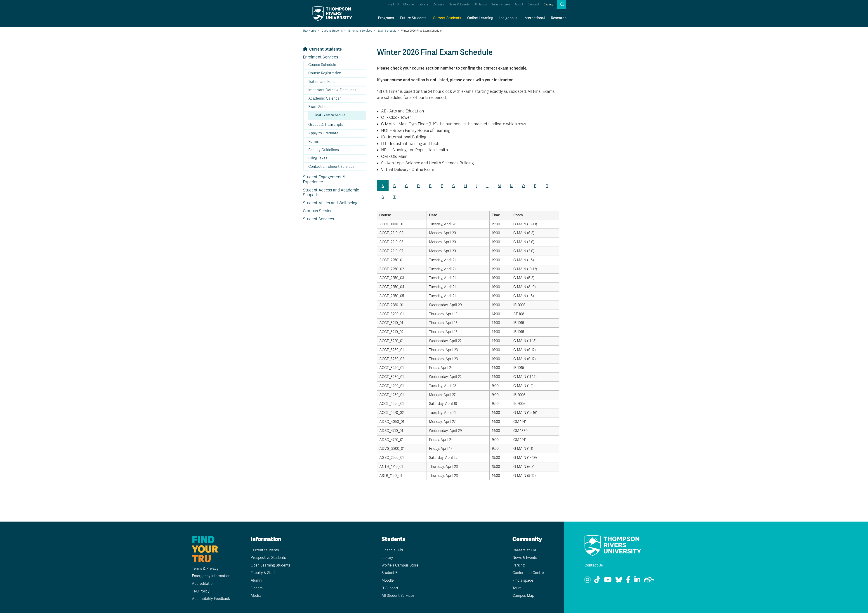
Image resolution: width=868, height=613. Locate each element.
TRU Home (309, 30)
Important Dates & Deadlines (332, 90)
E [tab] (430, 185)
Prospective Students (268, 557)
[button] (561, 4)
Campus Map (523, 595)
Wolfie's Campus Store (400, 565)
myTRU (393, 4)
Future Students (413, 18)
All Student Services (398, 595)
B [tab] (394, 185)
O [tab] (523, 185)
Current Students (447, 18)
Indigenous (508, 18)
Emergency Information (211, 576)
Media (256, 595)
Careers (438, 4)
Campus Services (319, 210)
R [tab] (547, 185)
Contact (533, 4)
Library (423, 4)
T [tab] (394, 196)
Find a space (522, 580)
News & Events (459, 4)
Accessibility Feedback (211, 599)
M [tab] (499, 185)
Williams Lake (500, 4)
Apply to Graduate (323, 133)
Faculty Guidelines (323, 150)
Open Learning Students (270, 565)
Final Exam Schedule (329, 115)
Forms (313, 141)
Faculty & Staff (263, 573)
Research (558, 18)
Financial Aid (392, 550)
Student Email (393, 573)
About (519, 4)
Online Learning (480, 18)
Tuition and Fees (321, 81)
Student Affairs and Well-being (330, 202)
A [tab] (383, 185)
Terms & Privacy (205, 568)
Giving (548, 4)
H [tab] (465, 185)
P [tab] (535, 185)
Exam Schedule (387, 30)
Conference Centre (528, 573)
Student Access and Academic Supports (331, 193)
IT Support (390, 588)
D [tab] (418, 185)
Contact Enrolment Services (331, 166)
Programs (386, 18)
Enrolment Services (360, 30)
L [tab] (487, 185)
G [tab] (453, 185)
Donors (257, 588)
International (534, 18)
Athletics (480, 4)
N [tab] (511, 185)
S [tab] (383, 196)
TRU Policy (201, 591)
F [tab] (442, 185)
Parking (518, 565)
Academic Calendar (324, 98)
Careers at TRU (525, 550)
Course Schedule (322, 65)
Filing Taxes (317, 158)
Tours (516, 588)
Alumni (256, 580)
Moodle (408, 4)
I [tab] (476, 185)
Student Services (318, 219)
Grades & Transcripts (325, 124)
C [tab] (406, 185)
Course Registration (324, 73)
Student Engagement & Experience (324, 179)
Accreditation (203, 583)
